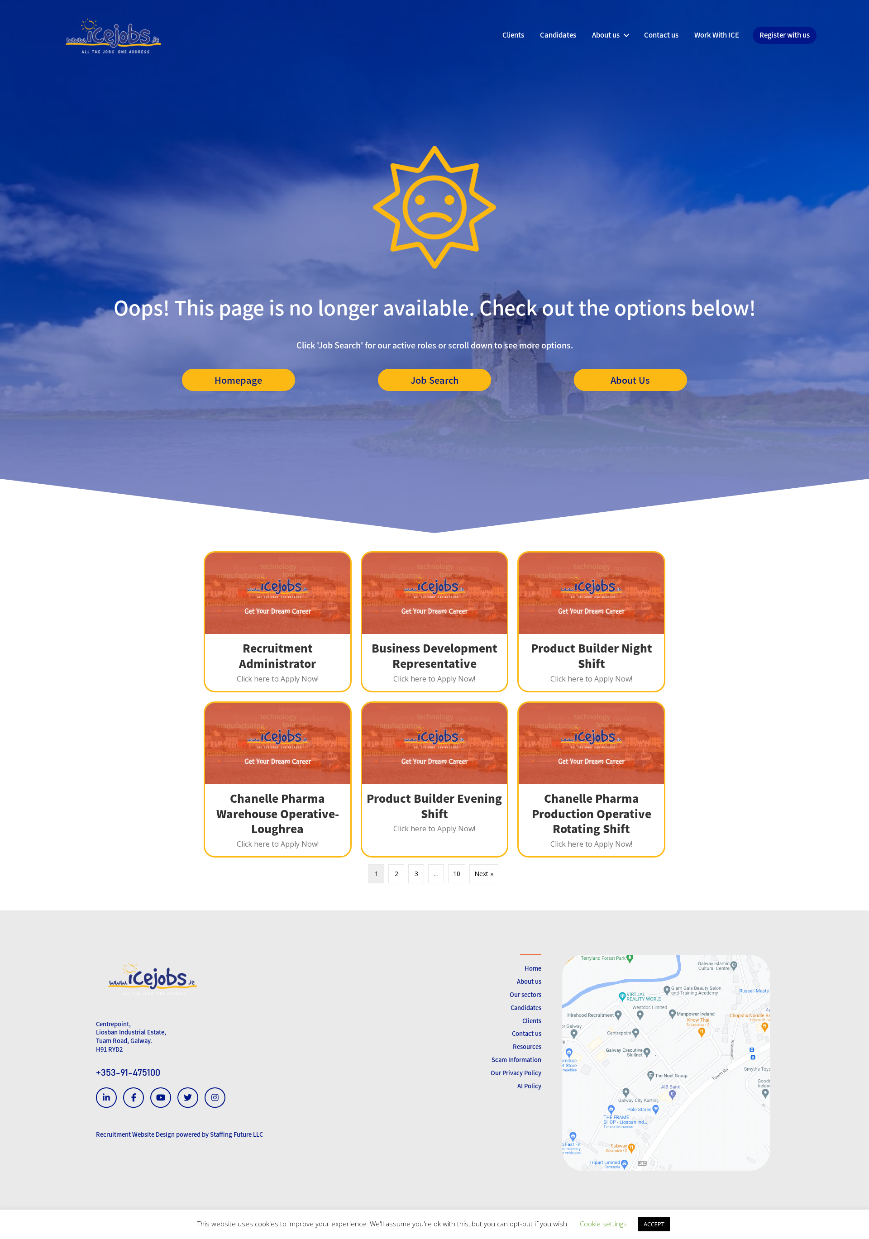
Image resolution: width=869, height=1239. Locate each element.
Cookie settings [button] (603, 1223)
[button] (238, 380)
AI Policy (529, 1086)
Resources (527, 1046)
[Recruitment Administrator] (277, 622)
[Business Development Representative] (434, 622)
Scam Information (516, 1059)
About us (529, 981)
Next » (483, 873)
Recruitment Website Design (135, 1134)
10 (456, 873)
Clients (531, 1020)
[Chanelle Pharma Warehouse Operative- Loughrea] (277, 779)
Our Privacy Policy (516, 1072)
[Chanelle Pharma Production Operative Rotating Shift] (591, 779)
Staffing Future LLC (236, 1134)
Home (533, 968)
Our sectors (525, 994)
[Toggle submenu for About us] (626, 35)
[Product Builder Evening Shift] (434, 779)
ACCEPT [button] (654, 1224)
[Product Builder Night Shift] (591, 622)
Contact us (526, 1033)
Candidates (526, 1007)
